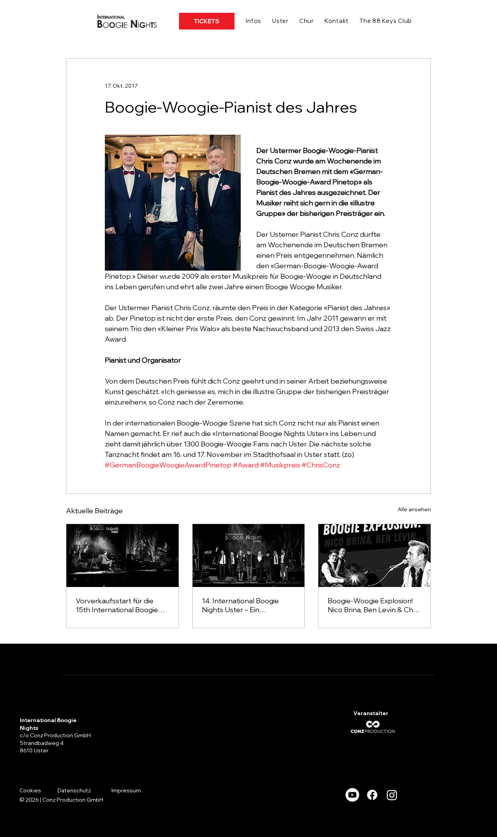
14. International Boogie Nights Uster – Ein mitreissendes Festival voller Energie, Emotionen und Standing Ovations (248, 605)
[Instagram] (392, 795)
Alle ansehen (414, 509)
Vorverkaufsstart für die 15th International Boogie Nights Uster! (117, 605)
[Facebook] (372, 795)
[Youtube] (352, 795)
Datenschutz (74, 790)
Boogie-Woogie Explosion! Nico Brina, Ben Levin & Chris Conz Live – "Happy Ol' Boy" (374, 605)
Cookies (30, 790)
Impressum (126, 790)
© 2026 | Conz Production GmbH (61, 799)
